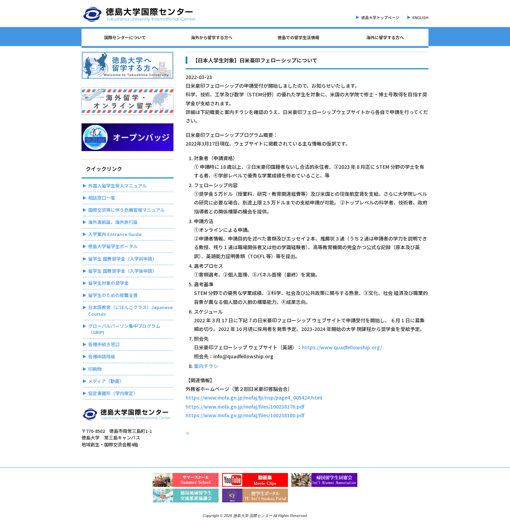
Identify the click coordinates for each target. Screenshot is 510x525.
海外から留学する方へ (211, 37)
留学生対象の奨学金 (108, 283)
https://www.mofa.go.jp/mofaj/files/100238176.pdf (245, 406)
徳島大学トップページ (380, 17)
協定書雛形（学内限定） (113, 393)
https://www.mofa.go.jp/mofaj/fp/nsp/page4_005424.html (254, 397)
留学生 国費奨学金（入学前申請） (122, 258)
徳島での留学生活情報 (298, 37)
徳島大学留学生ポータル (113, 246)
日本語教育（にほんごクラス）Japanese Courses (130, 310)
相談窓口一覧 (101, 197)
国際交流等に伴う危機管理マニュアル (126, 210)
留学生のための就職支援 (113, 295)
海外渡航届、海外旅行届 (113, 222)
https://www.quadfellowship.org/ (342, 347)
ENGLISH (420, 17)
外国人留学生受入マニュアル (117, 185)
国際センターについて (125, 37)
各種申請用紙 (101, 356)
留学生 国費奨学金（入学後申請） (122, 271)
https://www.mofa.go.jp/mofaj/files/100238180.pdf (245, 415)
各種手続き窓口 (104, 344)
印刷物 (95, 369)
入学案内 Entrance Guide (115, 234)
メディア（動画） (106, 381)
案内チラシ (206, 365)
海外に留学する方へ (385, 37)
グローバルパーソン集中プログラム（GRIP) (124, 329)
